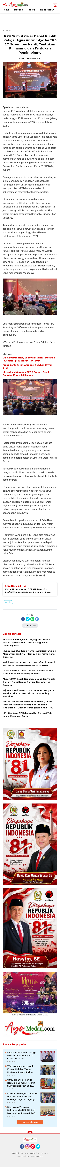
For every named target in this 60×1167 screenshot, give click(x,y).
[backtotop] (30, 1133)
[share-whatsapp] (32, 619)
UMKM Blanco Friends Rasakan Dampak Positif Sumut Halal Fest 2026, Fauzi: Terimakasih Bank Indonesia (21, 1082)
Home (6, 9)
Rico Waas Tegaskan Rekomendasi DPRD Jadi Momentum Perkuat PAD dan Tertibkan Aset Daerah (22, 1110)
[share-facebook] (23, 619)
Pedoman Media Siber (30, 1153)
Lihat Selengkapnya (29, 1122)
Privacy (45, 1153)
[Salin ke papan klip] (37, 619)
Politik (8, 602)
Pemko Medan (46, 9)
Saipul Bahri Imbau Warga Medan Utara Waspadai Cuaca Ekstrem (21, 1055)
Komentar (31, 626)
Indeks (31, 9)
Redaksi (15, 1153)
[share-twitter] (28, 619)
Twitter (39, 1150)
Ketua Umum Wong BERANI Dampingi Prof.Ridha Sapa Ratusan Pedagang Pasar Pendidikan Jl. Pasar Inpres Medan (28, 591)
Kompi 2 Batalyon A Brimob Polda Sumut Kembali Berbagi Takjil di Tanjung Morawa (22, 1096)
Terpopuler (18, 9)
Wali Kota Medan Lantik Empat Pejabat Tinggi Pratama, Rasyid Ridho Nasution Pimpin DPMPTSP (22, 1069)
